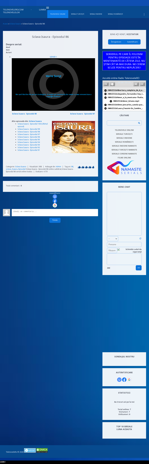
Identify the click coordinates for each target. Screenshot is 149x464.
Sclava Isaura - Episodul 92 (29, 147)
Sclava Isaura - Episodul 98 (29, 131)
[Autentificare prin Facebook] (55, 201)
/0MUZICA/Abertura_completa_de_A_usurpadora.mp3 (124, 90)
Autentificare (132, 42)
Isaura (14, 169)
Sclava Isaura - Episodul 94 (29, 142)
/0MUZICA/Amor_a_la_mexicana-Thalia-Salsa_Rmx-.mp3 (124, 97)
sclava (8, 169)
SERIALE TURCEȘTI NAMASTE (124, 150)
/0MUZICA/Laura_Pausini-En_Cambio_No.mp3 (124, 108)
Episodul (22, 169)
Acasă (5, 23)
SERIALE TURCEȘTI (124, 134)
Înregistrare (116, 42)
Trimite (55, 220)
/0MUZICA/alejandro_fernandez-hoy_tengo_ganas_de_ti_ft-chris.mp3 (124, 94)
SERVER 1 (53, 57)
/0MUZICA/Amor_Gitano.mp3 (124, 101)
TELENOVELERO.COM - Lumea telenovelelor (24, 11)
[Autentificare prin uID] (55, 196)
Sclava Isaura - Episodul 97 (29, 134)
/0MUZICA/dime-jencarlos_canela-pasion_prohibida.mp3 (124, 104)
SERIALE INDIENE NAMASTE (124, 146)
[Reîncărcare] (140, 239)
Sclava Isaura (35, 121)
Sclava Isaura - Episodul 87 (82, 113)
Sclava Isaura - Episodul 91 (29, 150)
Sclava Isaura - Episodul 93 (29, 145)
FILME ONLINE (124, 157)
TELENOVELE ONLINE (124, 130)
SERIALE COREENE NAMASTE (124, 153)
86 (72, 166)
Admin (58, 166)
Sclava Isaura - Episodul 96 (29, 137)
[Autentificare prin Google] (55, 205)
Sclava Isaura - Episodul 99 (29, 129)
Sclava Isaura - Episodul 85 (24, 113)
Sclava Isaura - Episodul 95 (29, 139)
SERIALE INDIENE (124, 138)
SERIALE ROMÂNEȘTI (124, 142)
